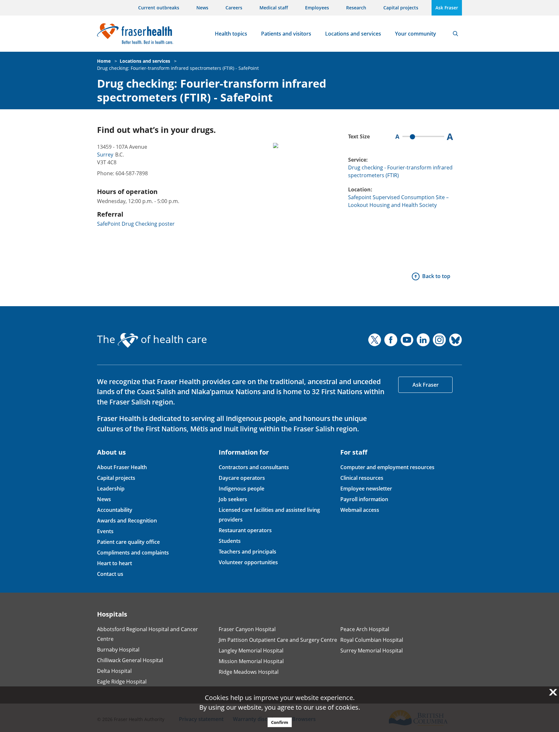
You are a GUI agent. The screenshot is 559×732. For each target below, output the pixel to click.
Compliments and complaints (133, 552)
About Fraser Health (122, 467)
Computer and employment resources (387, 467)
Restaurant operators (245, 530)
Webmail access (359, 509)
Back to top (436, 276)
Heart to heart (114, 563)
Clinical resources (361, 477)
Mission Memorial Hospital (251, 661)
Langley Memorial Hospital (251, 650)
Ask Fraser (446, 8)
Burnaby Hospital (118, 649)
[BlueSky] (455, 339)
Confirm (279, 722)
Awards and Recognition (127, 520)
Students (230, 540)
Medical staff (273, 8)
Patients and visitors (286, 33)
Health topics (231, 33)
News (202, 8)
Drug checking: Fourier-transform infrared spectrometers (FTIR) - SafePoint (178, 68)
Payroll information (364, 499)
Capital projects (400, 8)
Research (356, 8)
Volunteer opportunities (248, 562)
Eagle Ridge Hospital (122, 681)
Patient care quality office (128, 541)
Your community (415, 33)
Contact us (110, 573)
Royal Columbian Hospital (371, 639)
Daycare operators (242, 477)
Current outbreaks (158, 8)
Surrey (105, 154)
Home (104, 61)
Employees (317, 8)
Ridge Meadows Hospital (249, 671)
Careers (233, 8)
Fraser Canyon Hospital (247, 629)
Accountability (114, 509)
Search (455, 33)
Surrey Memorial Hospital (371, 650)
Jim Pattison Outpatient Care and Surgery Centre (278, 639)
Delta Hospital (114, 670)
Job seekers (233, 499)
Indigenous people (241, 488)
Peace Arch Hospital (364, 629)
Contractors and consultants (254, 467)
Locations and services (353, 33)
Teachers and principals (247, 551)
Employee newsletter (366, 488)
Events (105, 531)
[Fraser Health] (135, 33)
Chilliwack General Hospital (130, 660)
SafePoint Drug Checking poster (136, 223)
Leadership (111, 488)
